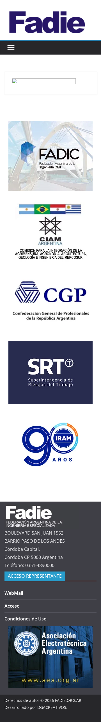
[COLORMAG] (41, 508)
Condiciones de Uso (25, 619)
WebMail (13, 593)
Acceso (12, 606)
